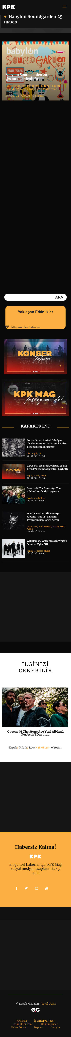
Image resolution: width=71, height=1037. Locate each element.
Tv (40, 453)
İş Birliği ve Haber (44, 1020)
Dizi (29, 453)
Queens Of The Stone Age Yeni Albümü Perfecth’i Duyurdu (35, 733)
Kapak (34, 453)
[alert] (35, 327)
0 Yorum (56, 747)
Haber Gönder (19, 1027)
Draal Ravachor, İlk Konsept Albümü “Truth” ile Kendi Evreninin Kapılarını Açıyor (43, 516)
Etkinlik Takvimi (23, 1024)
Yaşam (43, 476)
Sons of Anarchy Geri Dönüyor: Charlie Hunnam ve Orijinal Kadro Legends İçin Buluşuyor (47, 443)
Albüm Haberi (45, 527)
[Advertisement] (35, 607)
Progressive (32, 527)
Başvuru (38, 1027)
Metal (62, 527)
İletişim (55, 1027)
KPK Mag (22, 1020)
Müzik (36, 476)
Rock (43, 498)
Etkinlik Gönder (49, 1024)
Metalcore (38, 551)
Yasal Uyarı (48, 1003)
